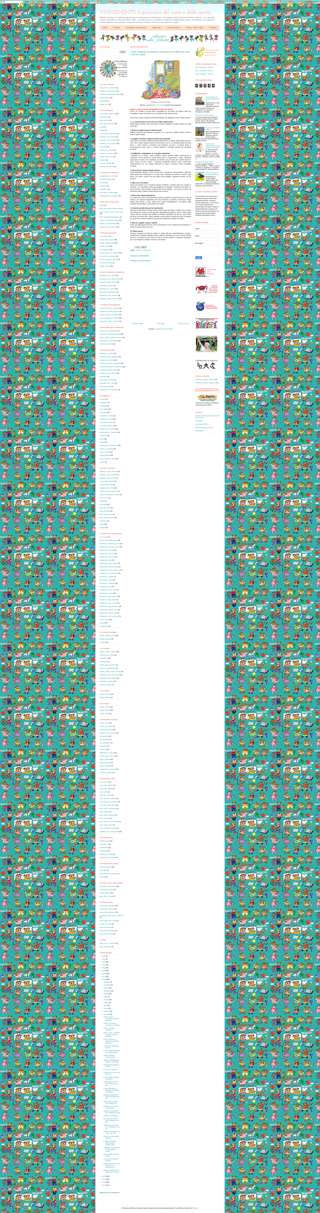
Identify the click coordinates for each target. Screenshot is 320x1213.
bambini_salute (105, 841)
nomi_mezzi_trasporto (107, 815)
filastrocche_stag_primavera (109, 606)
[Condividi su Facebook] (143, 247)
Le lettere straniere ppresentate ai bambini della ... (109, 1143)
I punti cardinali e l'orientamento (109, 1056)
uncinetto (103, 642)
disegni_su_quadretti (107, 153)
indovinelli (103, 435)
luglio (106, 997)
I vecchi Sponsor (173, 27)
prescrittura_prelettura (107, 192)
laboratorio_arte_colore (108, 275)
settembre (107, 991)
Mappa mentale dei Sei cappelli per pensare (111, 1171)
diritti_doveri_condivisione (109, 341)
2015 (104, 1182)
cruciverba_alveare (106, 422)
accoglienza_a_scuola (107, 176)
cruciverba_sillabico (106, 426)
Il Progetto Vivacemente (136, 27)
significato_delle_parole (108, 678)
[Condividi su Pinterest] (145, 247)
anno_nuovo (104, 498)
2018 (104, 979)
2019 (104, 977)
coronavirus (104, 844)
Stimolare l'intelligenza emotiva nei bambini (111, 1061)
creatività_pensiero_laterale (109, 308)
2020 (104, 974)
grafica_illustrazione (106, 157)
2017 (104, 1176)
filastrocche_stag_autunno (109, 596)
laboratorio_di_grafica (107, 289)
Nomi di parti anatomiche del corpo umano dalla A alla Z (213, 145)
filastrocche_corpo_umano (109, 563)
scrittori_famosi (105, 266)
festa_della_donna (106, 514)
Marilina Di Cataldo (158, 105)
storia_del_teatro (105, 927)
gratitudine (103, 377)
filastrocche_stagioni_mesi (109, 610)
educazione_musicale (107, 909)
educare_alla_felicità (107, 360)
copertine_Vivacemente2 (108, 140)
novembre (107, 985)
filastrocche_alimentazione (109, 540)
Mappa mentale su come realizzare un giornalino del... (111, 1165)
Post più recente (137, 323)
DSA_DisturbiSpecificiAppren (110, 217)
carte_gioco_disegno (107, 124)
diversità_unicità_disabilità (109, 357)
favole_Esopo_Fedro (107, 240)
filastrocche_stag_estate (108, 600)
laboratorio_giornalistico (108, 292)
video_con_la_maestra (107, 943)
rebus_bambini (105, 455)
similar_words (104, 713)
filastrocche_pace (106, 586)
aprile (106, 1005)
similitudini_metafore (107, 681)
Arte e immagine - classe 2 (204, 71)
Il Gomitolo (199, 421)
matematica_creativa (107, 753)
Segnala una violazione (110, 1192)
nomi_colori (104, 792)
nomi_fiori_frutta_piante (108, 805)
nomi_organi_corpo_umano (109, 821)
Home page (161, 323)
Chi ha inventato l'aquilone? (108, 1029)
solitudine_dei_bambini (108, 857)
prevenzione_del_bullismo (109, 390)
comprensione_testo (107, 655)
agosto (106, 994)
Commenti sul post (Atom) (164, 329)
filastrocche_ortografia (107, 583)
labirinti (102, 442)
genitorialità (104, 847)
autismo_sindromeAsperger (109, 220)
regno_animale (105, 759)
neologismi (103, 662)
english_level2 (105, 710)
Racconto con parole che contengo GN (110, 1102)
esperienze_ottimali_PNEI (108, 370)
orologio (102, 183)
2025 (104, 959)
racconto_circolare (106, 263)
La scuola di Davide (110, 1069)
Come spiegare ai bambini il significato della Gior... (111, 1041)
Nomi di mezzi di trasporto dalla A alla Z (212, 99)
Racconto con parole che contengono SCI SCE (111, 1120)
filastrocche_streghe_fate (108, 613)
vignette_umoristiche (107, 166)
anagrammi (103, 402)
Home (105, 27)
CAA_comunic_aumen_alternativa (111, 212)
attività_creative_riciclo (107, 636)
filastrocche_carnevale (107, 557)
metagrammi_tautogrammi (109, 445)
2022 (104, 968)
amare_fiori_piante (106, 726)
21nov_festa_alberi (106, 485)
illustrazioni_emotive (107, 380)
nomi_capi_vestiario (106, 785)
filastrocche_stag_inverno (108, 603)
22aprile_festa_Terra (107, 488)
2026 (104, 956)
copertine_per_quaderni (108, 143)
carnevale (103, 504)
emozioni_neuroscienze (108, 227)
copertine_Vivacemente (108, 137)
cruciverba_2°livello (106, 416)
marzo (106, 1008)
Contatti (213, 27)
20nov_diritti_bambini (107, 481)
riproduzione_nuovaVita (108, 769)
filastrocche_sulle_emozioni (109, 616)
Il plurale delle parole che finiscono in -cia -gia (111, 1083)
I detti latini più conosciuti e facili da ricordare (111, 1018)
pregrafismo (104, 189)
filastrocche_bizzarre (107, 553)
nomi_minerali (104, 818)
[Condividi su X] (140, 247)
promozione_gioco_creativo (109, 321)
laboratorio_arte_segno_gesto (110, 279)
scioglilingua (104, 626)
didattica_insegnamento (108, 223)
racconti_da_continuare (108, 256)
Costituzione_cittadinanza (108, 331)
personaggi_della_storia (108, 921)
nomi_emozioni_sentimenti (109, 802)
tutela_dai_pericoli (106, 344)
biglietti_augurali (105, 639)
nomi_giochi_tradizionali (108, 808)
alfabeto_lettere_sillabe (108, 652)
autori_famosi (104, 236)
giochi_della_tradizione (108, 912)
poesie (102, 623)
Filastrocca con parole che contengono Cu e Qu (111, 1127)
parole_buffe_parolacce (108, 665)
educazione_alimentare (108, 886)
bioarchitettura (104, 98)
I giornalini (156, 27)
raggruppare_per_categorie (109, 196)
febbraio (107, 1011)
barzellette (103, 406)
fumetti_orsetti (104, 246)
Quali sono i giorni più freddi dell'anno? (213, 173)
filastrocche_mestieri (107, 577)
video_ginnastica (105, 947)
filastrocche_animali (106, 550)
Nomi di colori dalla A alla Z (204, 115)
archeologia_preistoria (107, 906)
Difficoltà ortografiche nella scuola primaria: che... (111, 1097)
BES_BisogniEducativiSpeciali (110, 208)
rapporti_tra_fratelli (106, 854)
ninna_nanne (104, 620)
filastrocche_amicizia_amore (109, 547)
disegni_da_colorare (107, 150)
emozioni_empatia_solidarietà (110, 363)
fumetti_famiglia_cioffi (107, 243)
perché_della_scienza (107, 756)
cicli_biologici (104, 736)
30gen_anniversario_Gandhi (109, 495)
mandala (103, 160)
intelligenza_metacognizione (109, 311)
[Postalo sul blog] (138, 247)
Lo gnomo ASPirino (201, 424)
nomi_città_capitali (106, 789)
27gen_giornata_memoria (108, 491)
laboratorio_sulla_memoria (109, 295)
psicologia (103, 851)
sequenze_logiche (106, 772)
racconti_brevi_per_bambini (109, 253)
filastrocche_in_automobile (109, 573)
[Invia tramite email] (136, 247)
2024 (104, 962)
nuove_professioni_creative (109, 318)
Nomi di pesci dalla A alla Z (204, 162)
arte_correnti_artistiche (107, 114)
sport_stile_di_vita (106, 896)
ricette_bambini (105, 893)
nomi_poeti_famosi (106, 825)
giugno (106, 1000)
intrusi (102, 439)
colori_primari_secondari (108, 134)
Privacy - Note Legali (194, 27)
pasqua (102, 527)
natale (102, 524)
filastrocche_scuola (106, 593)
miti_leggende (104, 250)
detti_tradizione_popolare (108, 874)
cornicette (103, 147)
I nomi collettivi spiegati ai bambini (111, 1078)
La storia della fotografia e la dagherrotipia (111, 1051)
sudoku (102, 462)
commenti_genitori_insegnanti (205, 383)
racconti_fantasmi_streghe (109, 259)
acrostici (102, 399)
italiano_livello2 (105, 697)
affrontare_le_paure (106, 353)
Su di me (116, 27)
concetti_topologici (106, 179)
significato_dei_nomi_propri (109, 831)
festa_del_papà (105, 511)
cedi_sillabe (104, 409)
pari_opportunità (105, 386)
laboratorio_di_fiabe (106, 285)
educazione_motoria (107, 890)
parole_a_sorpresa (106, 449)
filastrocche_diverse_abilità (109, 567)
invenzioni (103, 749)
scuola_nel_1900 (106, 924)
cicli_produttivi (104, 739)
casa (101, 127)
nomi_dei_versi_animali (108, 798)
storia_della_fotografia (107, 930)
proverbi (102, 877)
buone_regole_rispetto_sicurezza (111, 337)
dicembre (107, 982)
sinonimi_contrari (105, 685)
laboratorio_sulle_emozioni (109, 299)
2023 (104, 965)
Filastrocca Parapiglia (110, 1116)
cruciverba (103, 412)
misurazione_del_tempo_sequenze (112, 915)
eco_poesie (104, 537)
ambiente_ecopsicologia (108, 91)
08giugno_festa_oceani (108, 478)
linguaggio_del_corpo (107, 383)
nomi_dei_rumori (105, 795)
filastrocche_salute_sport (108, 590)
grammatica (104, 658)
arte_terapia (104, 117)
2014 (104, 1185)
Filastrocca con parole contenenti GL (110, 1107)
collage (102, 130)
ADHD (102, 205)
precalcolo (103, 186)
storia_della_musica (106, 934)
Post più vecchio (183, 323)
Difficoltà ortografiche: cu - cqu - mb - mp (111, 1132)
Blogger (195, 1208)
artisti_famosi (104, 120)
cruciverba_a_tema (106, 419)
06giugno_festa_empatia (108, 475)
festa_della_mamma (107, 518)
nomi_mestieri (104, 812)
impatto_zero (104, 104)
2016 (104, 1179)
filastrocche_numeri (106, 580)
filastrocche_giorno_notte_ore (110, 570)
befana (102, 501)
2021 (104, 971)
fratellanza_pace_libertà (108, 373)
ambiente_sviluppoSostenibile (110, 94)
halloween (103, 521)
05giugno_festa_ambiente (109, 471)
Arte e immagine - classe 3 (204, 74)
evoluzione (103, 746)
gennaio (107, 1014)
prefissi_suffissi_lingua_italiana (110, 671)
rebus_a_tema (105, 452)
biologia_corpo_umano (108, 733)
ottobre (106, 988)
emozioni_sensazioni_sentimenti (111, 367)
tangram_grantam (106, 163)
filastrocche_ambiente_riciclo (110, 544)
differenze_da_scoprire (107, 429)
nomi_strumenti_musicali (108, 828)
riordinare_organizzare (143, 250)
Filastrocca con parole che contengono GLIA (111, 1112)
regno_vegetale (105, 766)
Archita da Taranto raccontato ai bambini (111, 1024)
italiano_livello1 (105, 694)
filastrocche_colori (106, 560)
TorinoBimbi (199, 431)
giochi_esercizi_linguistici (108, 432)
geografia (103, 101)
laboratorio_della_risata (108, 282)
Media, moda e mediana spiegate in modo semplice (111, 1034)
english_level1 (105, 707)
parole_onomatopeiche (108, 668)
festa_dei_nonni (105, 508)
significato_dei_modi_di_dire (109, 675)
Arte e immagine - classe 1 (204, 67)
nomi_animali (104, 782)
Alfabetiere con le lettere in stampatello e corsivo (111, 1149)
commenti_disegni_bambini (204, 379)
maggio (106, 1003)
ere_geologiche (105, 743)
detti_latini (103, 870)
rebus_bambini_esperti (107, 459)
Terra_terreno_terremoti (108, 88)
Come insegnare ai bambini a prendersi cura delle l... (111, 1090)
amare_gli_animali (106, 730)
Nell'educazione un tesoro (204, 427)
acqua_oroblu (104, 723)
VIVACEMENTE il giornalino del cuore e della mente (155, 12)
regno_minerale (105, 763)
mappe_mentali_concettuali (109, 315)
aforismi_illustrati (105, 867)
